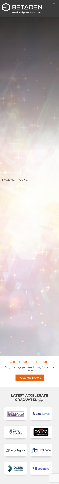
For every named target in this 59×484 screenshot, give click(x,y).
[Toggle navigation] (54, 4)
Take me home (29, 377)
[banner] (22, 8)
